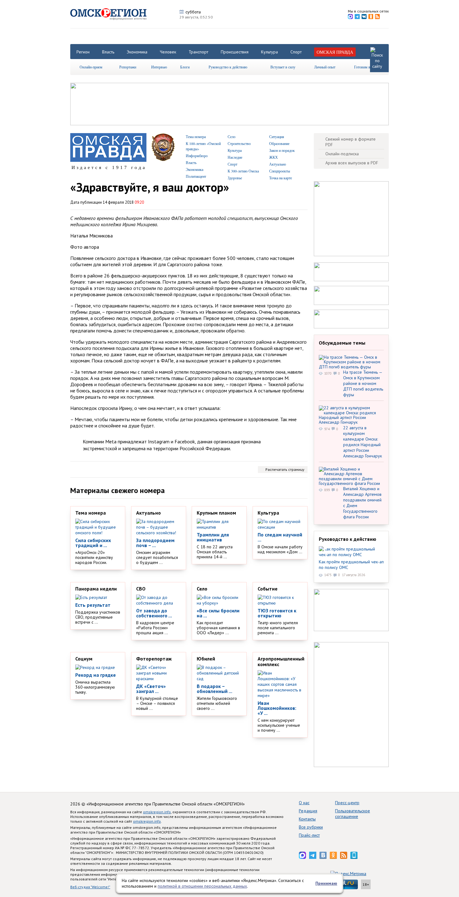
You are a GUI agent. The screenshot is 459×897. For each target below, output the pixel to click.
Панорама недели (96, 589)
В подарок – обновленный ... (214, 688)
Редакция (308, 811)
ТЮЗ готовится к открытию (277, 613)
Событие (268, 589)
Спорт (296, 52)
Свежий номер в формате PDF (350, 141)
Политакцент (196, 176)
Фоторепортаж (154, 658)
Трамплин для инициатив (213, 537)
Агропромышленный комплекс (281, 661)
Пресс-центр (347, 802)
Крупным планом (216, 513)
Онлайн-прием (91, 66)
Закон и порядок (282, 150)
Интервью (159, 66)
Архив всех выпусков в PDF (351, 163)
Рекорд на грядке (95, 675)
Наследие (235, 157)
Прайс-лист (309, 835)
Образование (279, 143)
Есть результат (93, 605)
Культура (269, 52)
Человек (168, 52)
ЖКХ (273, 157)
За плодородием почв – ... (155, 542)
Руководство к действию (228, 66)
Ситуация (276, 136)
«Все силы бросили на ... (218, 613)
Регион (83, 52)
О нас (304, 802)
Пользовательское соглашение (352, 813)
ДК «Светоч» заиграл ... (151, 688)
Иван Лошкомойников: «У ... (277, 708)
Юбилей (206, 658)
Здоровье (235, 177)
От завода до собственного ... (154, 613)
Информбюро (197, 155)
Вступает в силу (282, 66)
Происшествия (235, 52)
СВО (141, 589)
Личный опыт (324, 66)
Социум (83, 658)
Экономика (137, 52)
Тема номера (196, 136)
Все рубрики (311, 827)
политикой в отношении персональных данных (202, 886)
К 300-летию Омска (243, 170)
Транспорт (198, 52)
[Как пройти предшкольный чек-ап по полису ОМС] (351, 551)
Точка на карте (280, 177)
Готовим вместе (366, 66)
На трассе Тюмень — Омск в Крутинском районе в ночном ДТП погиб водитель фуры (363, 383)
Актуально (277, 164)
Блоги (185, 66)
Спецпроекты (279, 170)
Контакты (307, 819)
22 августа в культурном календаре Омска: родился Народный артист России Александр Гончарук (362, 442)
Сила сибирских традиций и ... (93, 542)
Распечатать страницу (284, 469)
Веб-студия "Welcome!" (90, 887)
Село (231, 136)
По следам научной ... (280, 537)
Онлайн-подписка (342, 154)
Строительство (239, 143)
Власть (108, 52)
